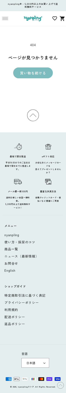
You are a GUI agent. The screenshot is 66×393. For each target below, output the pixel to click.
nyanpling (11, 235)
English (9, 270)
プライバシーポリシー (21, 302)
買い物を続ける (33, 72)
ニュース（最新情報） (21, 256)
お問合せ (11, 263)
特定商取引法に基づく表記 (25, 295)
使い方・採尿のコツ (19, 242)
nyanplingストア (26, 386)
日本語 (30, 363)
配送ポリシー (14, 317)
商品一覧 (11, 249)
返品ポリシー (14, 323)
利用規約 (11, 309)
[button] (5, 18)
